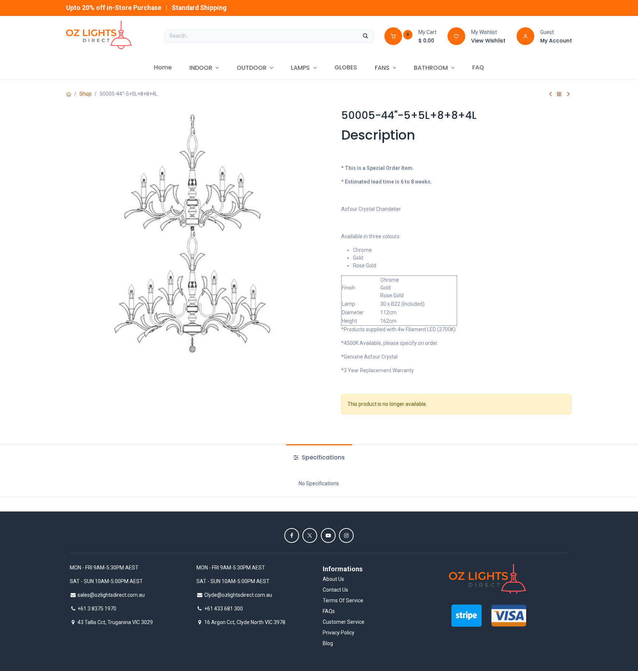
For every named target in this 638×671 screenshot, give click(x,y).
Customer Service (343, 622)
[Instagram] (346, 535)
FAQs (329, 611)
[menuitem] (163, 67)
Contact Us (335, 590)
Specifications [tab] (322, 457)
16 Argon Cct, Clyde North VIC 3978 (244, 622)
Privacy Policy (338, 633)
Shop (85, 94)
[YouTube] (328, 535)
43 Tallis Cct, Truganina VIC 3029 (115, 622)
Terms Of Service (343, 600)
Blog (328, 643)
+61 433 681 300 (223, 609)
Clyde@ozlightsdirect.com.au (238, 595)
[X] (309, 535)
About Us (333, 579)
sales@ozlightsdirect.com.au (111, 595)
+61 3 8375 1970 (97, 609)
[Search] (365, 36)
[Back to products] (559, 94)
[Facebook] (291, 535)
